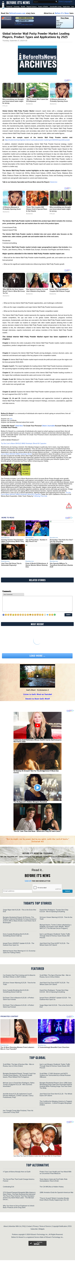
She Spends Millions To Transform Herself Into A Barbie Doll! (61, 565)
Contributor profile (20, 24)
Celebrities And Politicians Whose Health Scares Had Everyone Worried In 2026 (37, 741)
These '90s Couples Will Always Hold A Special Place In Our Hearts (36, 209)
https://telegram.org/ (27, 857)
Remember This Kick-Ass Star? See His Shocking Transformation (61, 541)
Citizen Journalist (48, 426)
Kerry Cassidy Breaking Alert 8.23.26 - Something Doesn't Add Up (16, 935)
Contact (29, 1226)
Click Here (19, 426)
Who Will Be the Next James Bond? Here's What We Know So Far (14, 291)
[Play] (37, 676)
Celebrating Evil (8, 1187)
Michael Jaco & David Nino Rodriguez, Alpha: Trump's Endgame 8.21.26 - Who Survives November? (19, 1084)
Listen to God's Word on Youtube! (37, 694)
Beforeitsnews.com (17, 13)
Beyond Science (32, 6)
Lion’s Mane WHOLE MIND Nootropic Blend (16, 454)
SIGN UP (28, 881)
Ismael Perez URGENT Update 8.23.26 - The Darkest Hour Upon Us (18, 944)
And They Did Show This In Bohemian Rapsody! (11, 564)
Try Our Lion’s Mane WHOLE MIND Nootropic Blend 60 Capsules (23, 443)
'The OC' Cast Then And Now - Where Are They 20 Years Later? (37, 831)
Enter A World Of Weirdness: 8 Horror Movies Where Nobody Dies (37, 565)
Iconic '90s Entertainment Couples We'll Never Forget (60, 290)
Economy (16, 6)
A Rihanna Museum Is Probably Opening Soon (12, 208)
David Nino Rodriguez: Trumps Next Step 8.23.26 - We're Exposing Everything (54, 910)
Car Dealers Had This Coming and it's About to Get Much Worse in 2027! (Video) (19, 976)
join (11, 419)
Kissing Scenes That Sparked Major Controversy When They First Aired (12, 541)
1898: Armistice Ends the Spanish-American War (56, 1192)
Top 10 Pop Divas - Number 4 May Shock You (36, 540)
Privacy (35, 1226)
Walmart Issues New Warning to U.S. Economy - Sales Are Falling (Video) (19, 951)
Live (72, 6)
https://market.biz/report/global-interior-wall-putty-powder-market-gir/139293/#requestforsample (37, 140)
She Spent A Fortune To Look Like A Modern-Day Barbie (37, 290)
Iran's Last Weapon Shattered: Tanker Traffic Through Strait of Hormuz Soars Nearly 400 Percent (55, 935)
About (6, 1226)
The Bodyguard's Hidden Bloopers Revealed (30, 802)
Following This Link (40, 496)
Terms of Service (45, 1226)
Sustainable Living (55, 6)
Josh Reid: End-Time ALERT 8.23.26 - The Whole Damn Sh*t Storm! (54, 944)
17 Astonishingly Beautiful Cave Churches (53, 1047)
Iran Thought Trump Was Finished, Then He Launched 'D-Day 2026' (18, 1111)
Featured (9, 6)
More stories (29, 24)
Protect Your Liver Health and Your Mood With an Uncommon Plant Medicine (55, 1172)
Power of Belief (43, 6)
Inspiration (66, 6)
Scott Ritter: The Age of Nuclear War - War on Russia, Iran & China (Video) (55, 976)
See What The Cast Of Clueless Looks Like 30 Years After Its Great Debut (37, 1156)
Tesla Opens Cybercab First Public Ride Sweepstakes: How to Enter (53, 1180)
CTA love (52, 213)
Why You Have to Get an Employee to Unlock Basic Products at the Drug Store (18, 1206)
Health (23, 6)
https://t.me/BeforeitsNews (61, 857)
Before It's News (18, 2)
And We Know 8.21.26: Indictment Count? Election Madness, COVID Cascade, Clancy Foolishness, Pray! (18, 1095)
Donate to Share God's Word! (37, 699)
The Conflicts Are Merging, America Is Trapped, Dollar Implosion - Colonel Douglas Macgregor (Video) (56, 1103)
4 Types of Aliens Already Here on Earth (16, 1172)
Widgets (41, 1229)
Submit (67, 891)
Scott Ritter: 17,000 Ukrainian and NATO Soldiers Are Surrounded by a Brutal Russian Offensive (55, 1075)
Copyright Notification (59, 1226)
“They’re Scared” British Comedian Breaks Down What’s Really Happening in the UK (54, 1199)
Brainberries (6, 211)
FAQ (23, 1226)
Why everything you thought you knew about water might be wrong (60, 209)
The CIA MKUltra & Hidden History (52, 1187)
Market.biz (53, 182)
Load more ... (37, 655)
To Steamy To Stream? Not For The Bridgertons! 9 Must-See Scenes (36, 772)
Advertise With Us (15, 1226)
